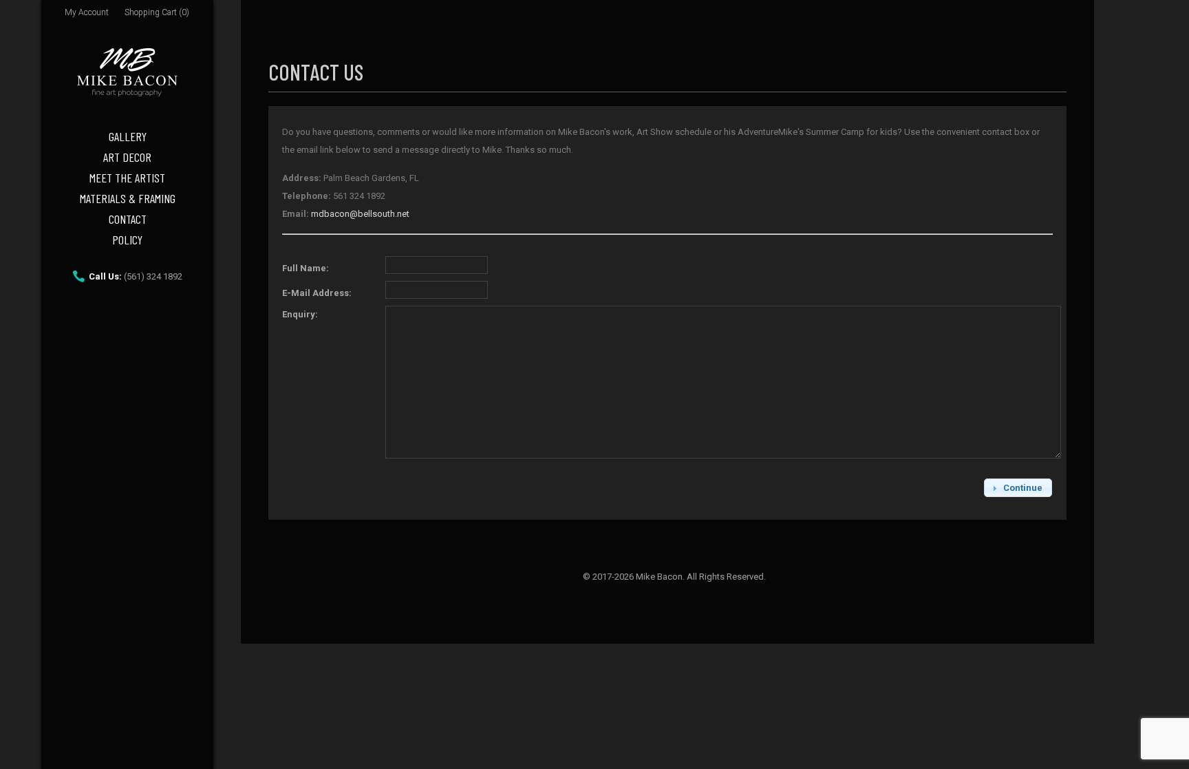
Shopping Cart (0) (157, 12)
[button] (1018, 487)
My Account (87, 12)
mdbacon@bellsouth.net (360, 214)
